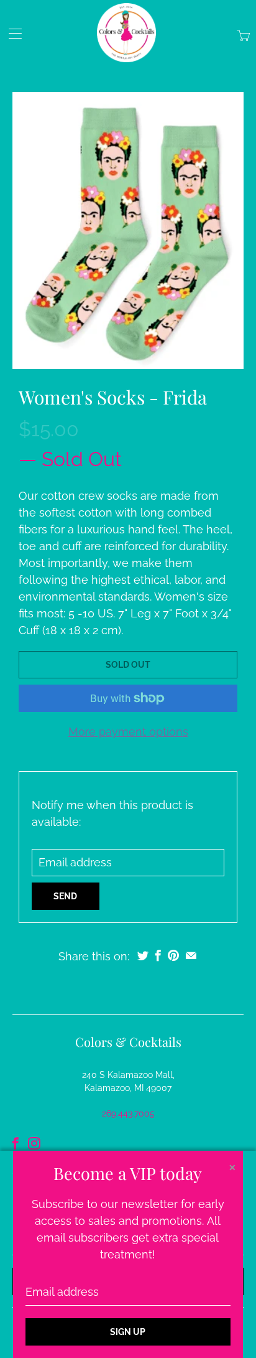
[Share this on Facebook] (158, 955)
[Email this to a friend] (191, 955)
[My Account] (11, 33)
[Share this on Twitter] (142, 955)
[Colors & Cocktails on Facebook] (15, 1143)
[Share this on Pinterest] (173, 955)
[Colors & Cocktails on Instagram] (34, 1143)
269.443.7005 (128, 1113)
